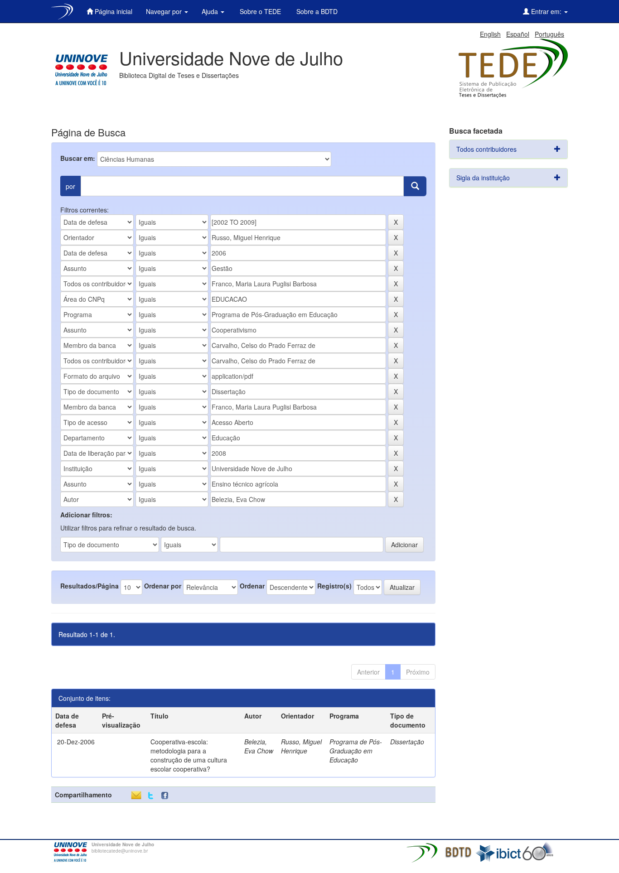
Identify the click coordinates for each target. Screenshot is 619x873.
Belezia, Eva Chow (258, 746)
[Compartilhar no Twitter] (151, 796)
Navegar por (165, 11)
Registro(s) (334, 585)
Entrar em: (546, 11)
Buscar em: (77, 158)
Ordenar (252, 585)
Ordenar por (162, 585)
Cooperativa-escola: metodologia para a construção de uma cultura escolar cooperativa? (188, 755)
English (490, 34)
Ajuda (211, 11)
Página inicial (112, 11)
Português (549, 34)
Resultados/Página (89, 585)
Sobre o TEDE (259, 11)
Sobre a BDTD (316, 11)
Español (517, 34)
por (70, 186)
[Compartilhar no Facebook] (167, 796)
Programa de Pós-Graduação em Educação (355, 750)
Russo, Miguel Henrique (301, 746)
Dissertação (407, 741)
